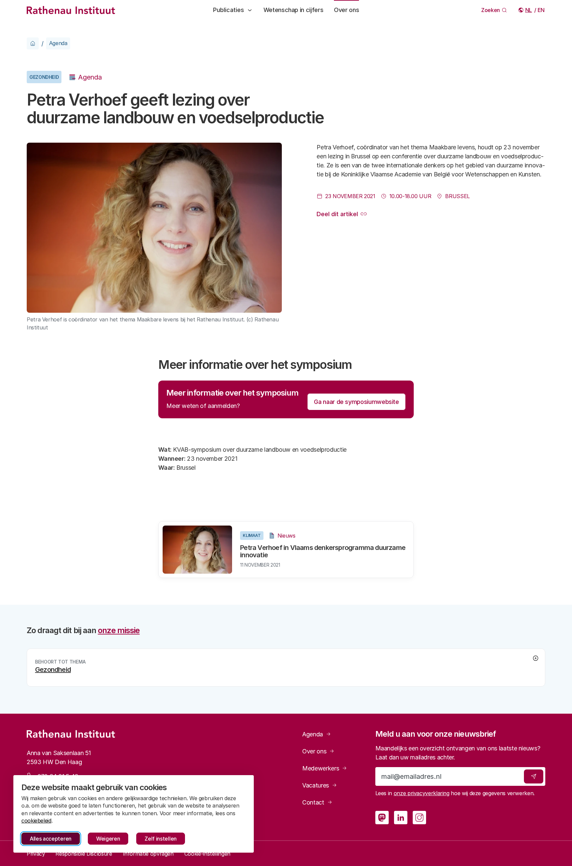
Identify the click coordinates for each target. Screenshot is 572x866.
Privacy (36, 853)
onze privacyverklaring (421, 793)
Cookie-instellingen (207, 853)
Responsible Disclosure (83, 853)
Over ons (346, 9)
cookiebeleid (36, 820)
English (541, 10)
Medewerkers (320, 768)
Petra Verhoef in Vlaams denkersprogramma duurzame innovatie (322, 551)
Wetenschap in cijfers (293, 9)
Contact (313, 802)
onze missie (119, 630)
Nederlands (529, 10)
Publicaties (228, 9)
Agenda (58, 43)
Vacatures (315, 785)
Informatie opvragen (148, 853)
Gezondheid (44, 77)
